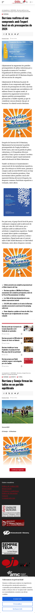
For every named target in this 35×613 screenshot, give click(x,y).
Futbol (20, 377)
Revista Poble (5, 38)
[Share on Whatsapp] (12, 34)
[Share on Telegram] (15, 34)
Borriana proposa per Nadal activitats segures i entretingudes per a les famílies (12, 361)
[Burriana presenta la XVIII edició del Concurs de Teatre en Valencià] (28, 340)
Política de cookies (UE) (10, 486)
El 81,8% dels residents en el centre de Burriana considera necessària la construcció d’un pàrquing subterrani (17, 305)
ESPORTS (13, 377)
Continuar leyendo (17, 470)
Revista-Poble (5, 397)
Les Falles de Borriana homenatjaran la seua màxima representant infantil (15, 299)
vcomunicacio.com (8, 498)
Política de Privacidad (9, 493)
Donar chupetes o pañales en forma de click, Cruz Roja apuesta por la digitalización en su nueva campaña (17, 313)
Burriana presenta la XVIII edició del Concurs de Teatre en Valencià (12, 339)
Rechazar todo (17, 609)
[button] (34, 2)
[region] (17, 595)
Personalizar (17, 604)
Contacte (5, 496)
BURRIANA (5, 14)
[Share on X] (9, 34)
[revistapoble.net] (17, 2)
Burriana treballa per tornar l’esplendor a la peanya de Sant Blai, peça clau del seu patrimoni (11, 349)
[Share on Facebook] (6, 34)
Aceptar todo (17, 599)
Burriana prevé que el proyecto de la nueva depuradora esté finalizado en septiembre (11, 329)
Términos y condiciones (10, 491)
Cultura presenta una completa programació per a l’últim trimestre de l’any (17, 286)
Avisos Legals (7, 489)
